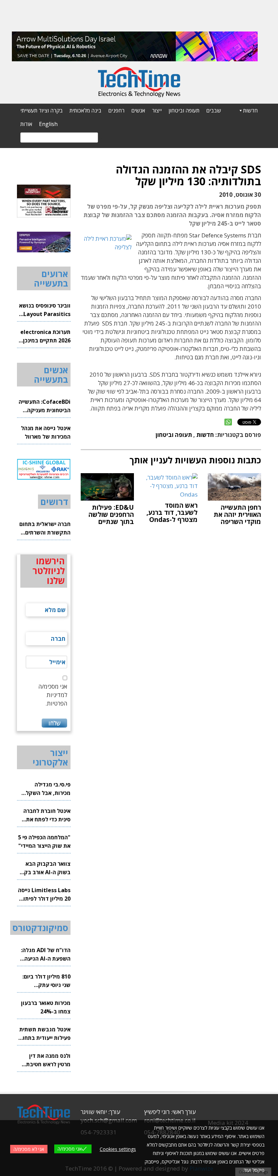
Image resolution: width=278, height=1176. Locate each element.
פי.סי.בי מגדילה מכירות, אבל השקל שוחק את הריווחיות (48, 789)
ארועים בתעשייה (51, 278)
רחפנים (116, 110)
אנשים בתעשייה (51, 374)
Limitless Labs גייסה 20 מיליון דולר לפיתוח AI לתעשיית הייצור (44, 894)
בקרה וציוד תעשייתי (41, 110)
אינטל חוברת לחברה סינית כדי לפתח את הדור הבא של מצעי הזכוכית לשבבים (47, 815)
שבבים (213, 110)
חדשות (250, 110)
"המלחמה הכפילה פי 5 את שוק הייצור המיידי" (44, 841)
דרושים (54, 501)
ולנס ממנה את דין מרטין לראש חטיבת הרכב (48, 1060)
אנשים (138, 110)
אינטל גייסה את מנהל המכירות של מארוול (46, 432)
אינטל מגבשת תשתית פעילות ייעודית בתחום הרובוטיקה (45, 1034)
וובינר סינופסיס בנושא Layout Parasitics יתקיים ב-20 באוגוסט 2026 (45, 310)
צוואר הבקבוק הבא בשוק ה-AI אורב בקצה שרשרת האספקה (44, 868)
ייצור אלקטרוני (50, 757)
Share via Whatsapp (228, 422)
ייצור (157, 110)
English (48, 124)
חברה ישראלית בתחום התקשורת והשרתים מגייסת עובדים (45, 528)
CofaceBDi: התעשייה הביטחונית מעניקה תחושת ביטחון (45, 406)
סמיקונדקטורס (40, 927)
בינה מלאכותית (85, 110)
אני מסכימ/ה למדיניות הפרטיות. (52, 694)
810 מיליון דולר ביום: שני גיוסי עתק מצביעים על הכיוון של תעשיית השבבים (45, 981)
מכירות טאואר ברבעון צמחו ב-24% (46, 1007)
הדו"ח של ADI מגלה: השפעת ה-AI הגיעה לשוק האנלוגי (46, 954)
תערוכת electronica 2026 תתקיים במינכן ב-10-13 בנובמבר (45, 336)
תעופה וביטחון (183, 110)
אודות (26, 124)
